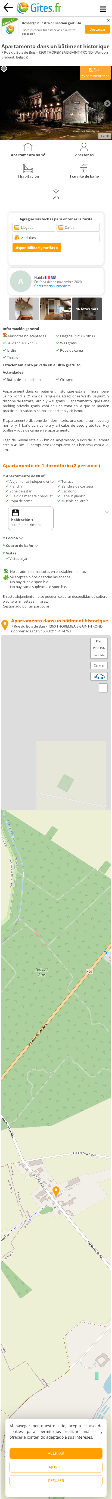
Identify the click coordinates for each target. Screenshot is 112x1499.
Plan (99, 641)
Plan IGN (99, 648)
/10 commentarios (95, 72)
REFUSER (56, 1480)
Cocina (12, 537)
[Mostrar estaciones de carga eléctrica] (99, 676)
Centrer (99, 665)
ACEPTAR (56, 1453)
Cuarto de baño (19, 545)
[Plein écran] (103, 688)
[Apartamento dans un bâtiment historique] (56, 138)
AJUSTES (56, 1466)
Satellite (99, 655)
